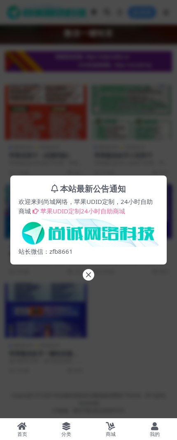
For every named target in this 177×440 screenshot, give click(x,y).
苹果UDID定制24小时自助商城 (82, 211)
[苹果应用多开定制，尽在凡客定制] (88, 230)
